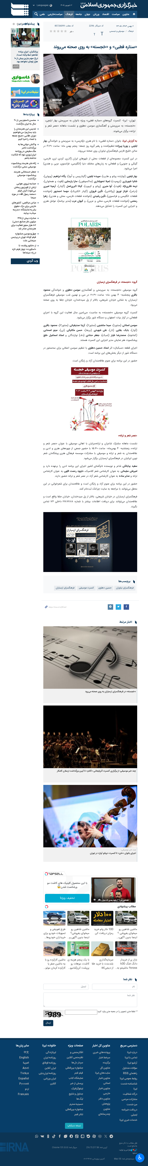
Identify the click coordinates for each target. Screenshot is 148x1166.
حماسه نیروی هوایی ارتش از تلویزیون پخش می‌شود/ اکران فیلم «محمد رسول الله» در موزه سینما (24, 191)
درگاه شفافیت (130, 1094)
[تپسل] (46, 874)
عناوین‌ (126, 14)
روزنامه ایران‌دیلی (47, 1073)
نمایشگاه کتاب (76, 1078)
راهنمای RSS (130, 1073)
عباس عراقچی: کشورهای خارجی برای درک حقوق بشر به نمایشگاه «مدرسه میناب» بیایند (24, 208)
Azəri (26, 1068)
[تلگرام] (111, 1137)
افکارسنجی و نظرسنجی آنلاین (75, 1055)
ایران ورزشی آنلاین (49, 1081)
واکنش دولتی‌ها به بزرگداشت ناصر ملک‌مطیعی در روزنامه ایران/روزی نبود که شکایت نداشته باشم (23, 151)
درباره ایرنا (132, 1052)
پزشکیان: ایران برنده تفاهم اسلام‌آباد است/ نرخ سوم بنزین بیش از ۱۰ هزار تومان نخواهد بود (26, 57)
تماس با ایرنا (131, 1058)
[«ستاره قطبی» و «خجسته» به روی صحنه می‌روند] (90, 85)
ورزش (96, 14)
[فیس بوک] (59, 1137)
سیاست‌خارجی (55, 14)
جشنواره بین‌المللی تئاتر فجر (74, 1112)
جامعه (79, 14)
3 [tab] (18, 24)
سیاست (116, 14)
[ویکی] (42, 1137)
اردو (27, 1089)
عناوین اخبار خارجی (104, 1091)
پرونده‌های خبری (101, 1052)
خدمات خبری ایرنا (128, 1120)
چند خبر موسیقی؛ (128, 850)
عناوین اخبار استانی (104, 1081)
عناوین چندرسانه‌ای (104, 1111)
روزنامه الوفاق (49, 1063)
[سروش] (71, 1137)
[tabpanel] (25, 49)
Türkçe (24, 1073)
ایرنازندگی (51, 1052)
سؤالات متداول (129, 1068)
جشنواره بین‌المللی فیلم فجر (74, 1070)
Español (23, 1079)
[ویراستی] (65, 1137)
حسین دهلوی (105, 588)
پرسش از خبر (76, 1083)
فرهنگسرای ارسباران (65, 588)
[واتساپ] (36, 1137)
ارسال (48, 1023)
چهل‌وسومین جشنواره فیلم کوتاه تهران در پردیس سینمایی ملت (23, 237)
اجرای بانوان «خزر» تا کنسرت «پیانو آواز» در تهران (113, 853)
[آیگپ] (82, 1137)
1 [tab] (26, 24)
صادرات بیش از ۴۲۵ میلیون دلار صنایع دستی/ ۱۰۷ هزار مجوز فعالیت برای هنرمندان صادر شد (23, 223)
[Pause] (94, 900)
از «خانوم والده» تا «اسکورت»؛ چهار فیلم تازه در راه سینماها (24, 249)
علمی (42, 14)
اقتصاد (105, 14)
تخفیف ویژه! (67, 898)
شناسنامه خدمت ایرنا (129, 1086)
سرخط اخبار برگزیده (104, 1060)
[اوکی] (48, 1137)
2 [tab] (22, 24)
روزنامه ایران (49, 1058)
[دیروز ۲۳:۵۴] (25, 37)
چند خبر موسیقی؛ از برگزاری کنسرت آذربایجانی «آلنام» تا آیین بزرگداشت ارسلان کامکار (96, 771)
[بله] (88, 1137)
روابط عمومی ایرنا (128, 1079)
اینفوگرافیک (77, 1089)
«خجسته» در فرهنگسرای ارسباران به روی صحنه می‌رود (110, 692)
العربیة (26, 1063)
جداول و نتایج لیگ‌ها (76, 1096)
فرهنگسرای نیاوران (125, 588)
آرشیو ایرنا (132, 1063)
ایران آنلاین (50, 1068)
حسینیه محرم (76, 1104)
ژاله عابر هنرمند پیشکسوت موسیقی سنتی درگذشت (23, 165)
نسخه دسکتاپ (74, 1126)
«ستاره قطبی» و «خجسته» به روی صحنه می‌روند (95, 47)
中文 (26, 1052)
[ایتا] (77, 1137)
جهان (87, 14)
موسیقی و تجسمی (117, 31)
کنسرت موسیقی (86, 588)
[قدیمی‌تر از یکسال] (90, 657)
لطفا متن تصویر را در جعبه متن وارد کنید (117, 1011)
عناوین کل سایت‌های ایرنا (102, 1070)
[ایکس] (105, 1137)
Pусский (24, 1084)
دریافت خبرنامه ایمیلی (129, 1112)
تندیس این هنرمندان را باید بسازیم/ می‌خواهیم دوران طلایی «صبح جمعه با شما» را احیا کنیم (24, 134)
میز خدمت (132, 1104)
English (24, 1058)
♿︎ (140, 1157)
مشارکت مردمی (129, 1099)
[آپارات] (94, 1137)
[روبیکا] (99, 1137)
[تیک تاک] (53, 1137)
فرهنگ (69, 14)
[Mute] (99, 900)
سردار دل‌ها (77, 1063)
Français (23, 1094)
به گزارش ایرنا (130, 141)
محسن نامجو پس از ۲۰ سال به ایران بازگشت (25, 122)
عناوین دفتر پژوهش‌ (104, 1101)
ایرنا (108, 5)
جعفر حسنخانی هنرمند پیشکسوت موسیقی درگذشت (25, 175)
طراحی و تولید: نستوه (128, 1152)
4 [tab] (14, 24)
